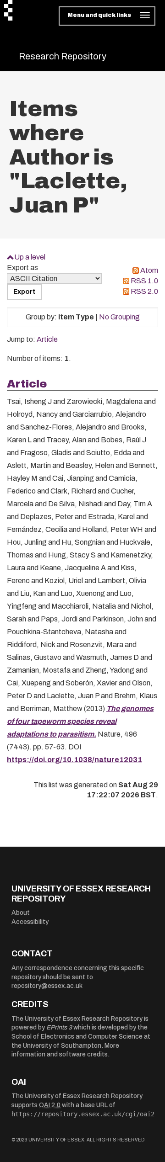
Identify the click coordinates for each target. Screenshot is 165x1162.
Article (47, 339)
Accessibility (30, 921)
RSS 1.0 (144, 281)
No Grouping (119, 317)
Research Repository (62, 56)
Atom (149, 270)
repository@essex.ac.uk (46, 985)
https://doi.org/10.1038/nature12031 (74, 760)
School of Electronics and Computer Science (77, 1036)
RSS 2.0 (144, 291)
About (20, 912)
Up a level (29, 257)
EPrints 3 (59, 1027)
